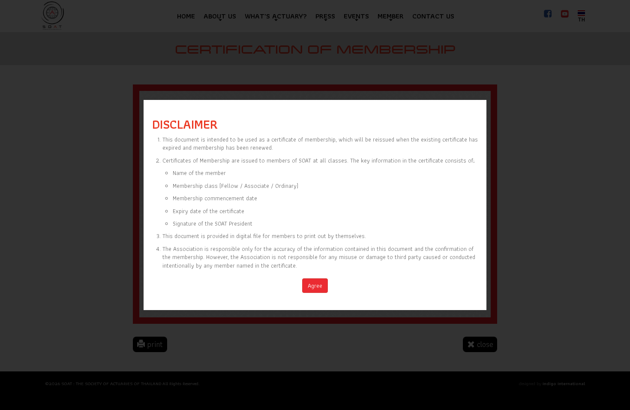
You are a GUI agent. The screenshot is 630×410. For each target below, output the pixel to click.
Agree (315, 285)
